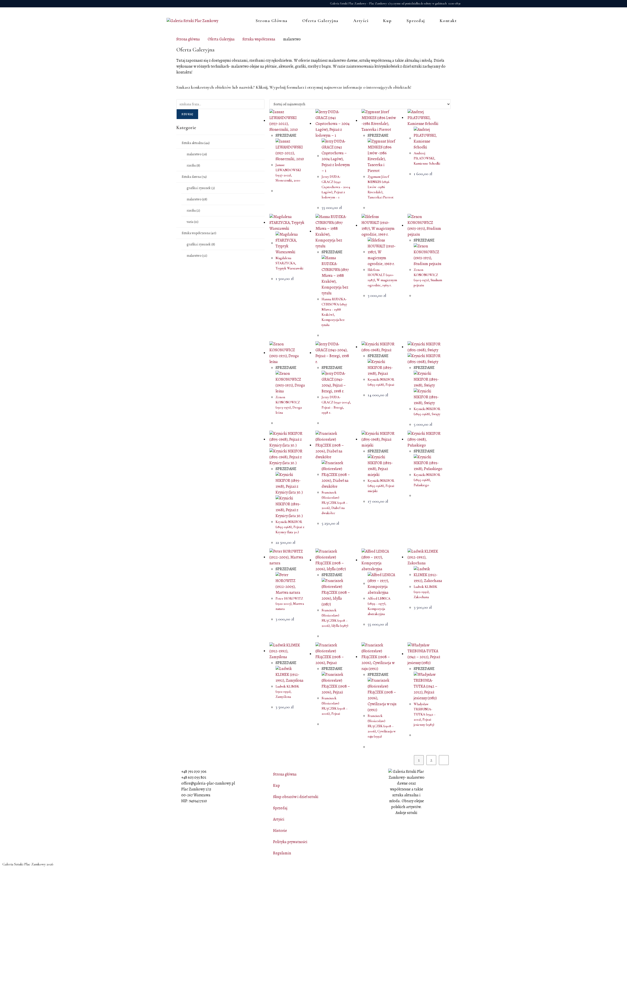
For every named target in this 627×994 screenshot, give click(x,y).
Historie (280, 830)
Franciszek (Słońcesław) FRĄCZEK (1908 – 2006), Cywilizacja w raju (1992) (382, 726)
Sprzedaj (280, 808)
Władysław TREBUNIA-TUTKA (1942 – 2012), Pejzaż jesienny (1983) (424, 714)
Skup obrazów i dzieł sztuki (295, 797)
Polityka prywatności (290, 842)
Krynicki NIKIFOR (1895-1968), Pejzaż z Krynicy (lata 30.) (290, 527)
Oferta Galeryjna (221, 39)
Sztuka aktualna (196, 143)
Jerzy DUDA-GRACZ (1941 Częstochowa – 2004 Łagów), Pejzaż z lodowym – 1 (336, 187)
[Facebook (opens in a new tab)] (169, 3)
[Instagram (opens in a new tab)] (175, 3)
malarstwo (197, 154)
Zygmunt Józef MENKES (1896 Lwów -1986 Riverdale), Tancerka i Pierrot (380, 187)
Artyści (278, 819)
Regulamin (282, 853)
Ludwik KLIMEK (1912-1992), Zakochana (425, 592)
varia (192, 221)
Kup (276, 785)
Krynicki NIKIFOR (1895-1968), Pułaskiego (427, 480)
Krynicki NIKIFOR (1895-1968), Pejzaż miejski (381, 486)
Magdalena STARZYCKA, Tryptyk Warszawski (289, 263)
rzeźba (193, 165)
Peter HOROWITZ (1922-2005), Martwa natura (290, 603)
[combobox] (220, 104)
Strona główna (188, 39)
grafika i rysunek (201, 188)
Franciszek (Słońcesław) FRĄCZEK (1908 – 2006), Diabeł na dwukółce (335, 502)
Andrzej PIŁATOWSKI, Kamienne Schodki (427, 158)
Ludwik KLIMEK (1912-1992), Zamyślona (287, 691)
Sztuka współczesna (258, 39)
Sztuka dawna (194, 176)
